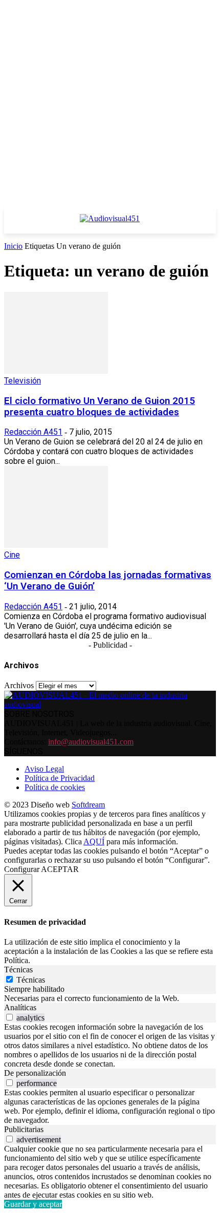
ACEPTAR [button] (60, 869)
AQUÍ (93, 841)
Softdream (88, 804)
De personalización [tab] (35, 1073)
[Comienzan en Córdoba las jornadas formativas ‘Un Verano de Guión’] (56, 545)
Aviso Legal (44, 768)
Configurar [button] (21, 869)
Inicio (13, 246)
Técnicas (30, 979)
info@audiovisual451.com (91, 741)
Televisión (22, 381)
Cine (12, 555)
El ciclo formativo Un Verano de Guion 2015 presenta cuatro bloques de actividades (99, 406)
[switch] (9, 1017)
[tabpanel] (110, 998)
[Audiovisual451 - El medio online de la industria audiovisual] (110, 223)
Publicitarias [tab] (23, 1129)
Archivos (19, 685)
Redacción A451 (33, 432)
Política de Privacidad (60, 778)
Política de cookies (55, 787)
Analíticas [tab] (20, 1007)
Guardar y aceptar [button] (33, 1204)
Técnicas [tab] (18, 969)
